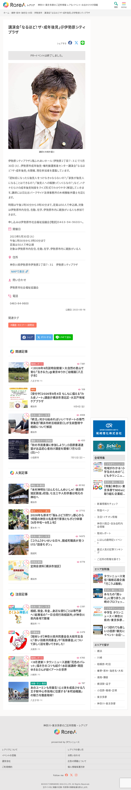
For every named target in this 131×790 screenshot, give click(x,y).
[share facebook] (70, 43)
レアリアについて (10, 749)
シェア (29, 337)
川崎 (99, 657)
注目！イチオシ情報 (107, 517)
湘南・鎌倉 (102, 677)
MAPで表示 (18, 271)
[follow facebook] (66, 775)
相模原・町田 (104, 664)
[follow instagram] (76, 775)
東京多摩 (102, 697)
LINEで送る (65, 337)
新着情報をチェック (107, 503)
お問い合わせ (74, 755)
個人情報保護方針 (76, 767)
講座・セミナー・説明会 (23, 325)
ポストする (45, 337)
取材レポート (104, 533)
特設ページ (103, 510)
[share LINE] (83, 43)
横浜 (99, 651)
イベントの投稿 (9, 755)
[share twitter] (76, 43)
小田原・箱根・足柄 (107, 690)
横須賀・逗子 (104, 683)
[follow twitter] (71, 775)
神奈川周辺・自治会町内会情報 (110, 525)
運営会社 (6, 761)
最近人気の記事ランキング (110, 551)
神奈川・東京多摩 (106, 703)
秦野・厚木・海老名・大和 (110, 670)
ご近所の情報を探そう (108, 559)
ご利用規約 (7, 767)
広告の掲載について (77, 761)
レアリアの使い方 (76, 749)
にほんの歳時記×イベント (109, 541)
